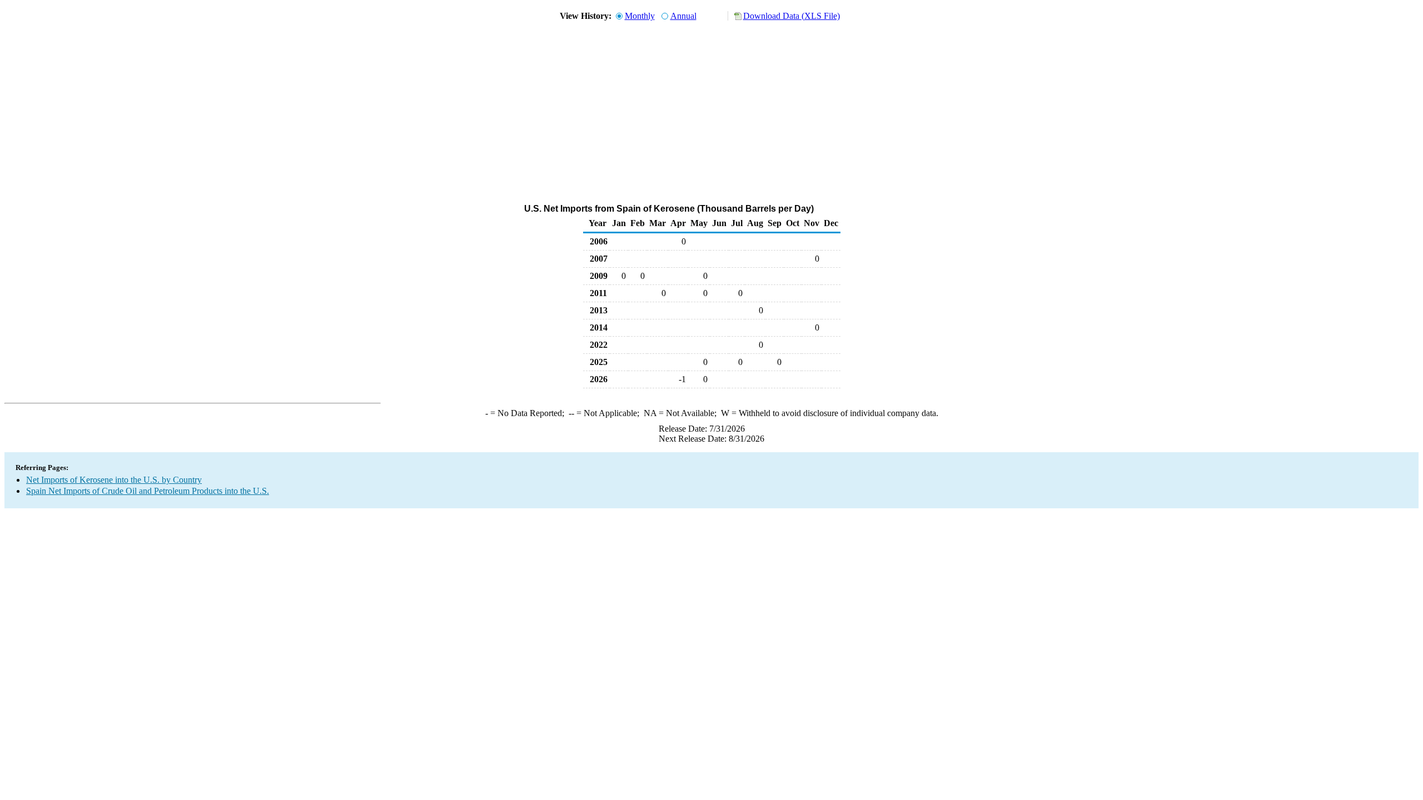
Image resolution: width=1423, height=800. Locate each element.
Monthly (640, 16)
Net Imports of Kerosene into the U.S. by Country (114, 479)
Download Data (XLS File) (791, 16)
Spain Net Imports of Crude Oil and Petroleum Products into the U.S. (147, 491)
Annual (683, 16)
